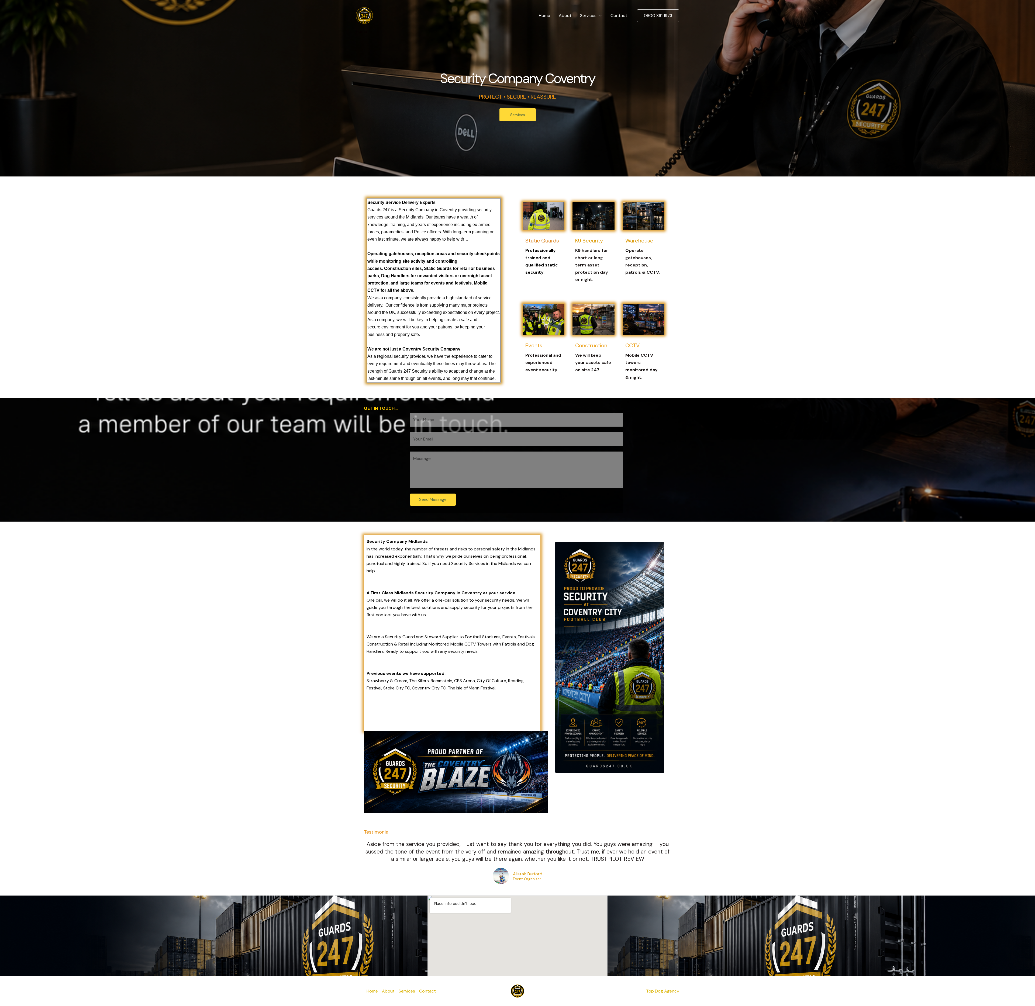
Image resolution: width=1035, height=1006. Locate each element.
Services (588, 15)
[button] (599, 15)
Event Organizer (527, 879)
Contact (618, 15)
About (565, 15)
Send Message (433, 499)
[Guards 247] (364, 15)
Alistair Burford (527, 874)
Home (544, 15)
